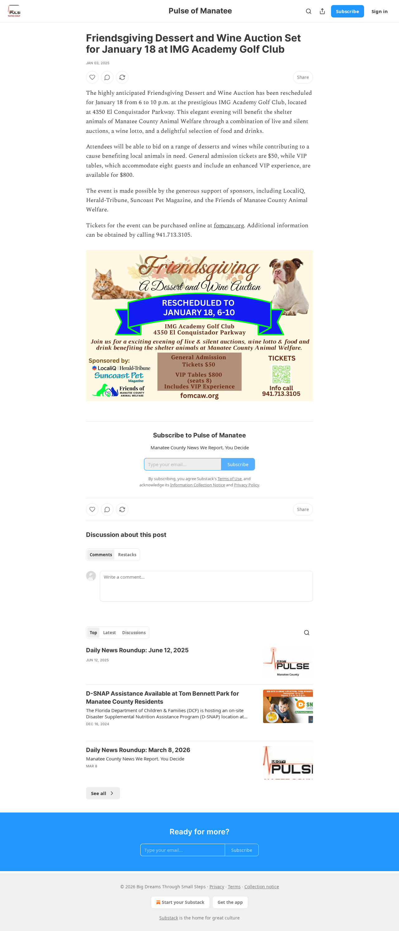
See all (98, 793)
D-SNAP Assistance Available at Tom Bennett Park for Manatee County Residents (162, 697)
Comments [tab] (101, 554)
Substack (168, 918)
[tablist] (113, 554)
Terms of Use (230, 478)
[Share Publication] (322, 11)
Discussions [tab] (134, 632)
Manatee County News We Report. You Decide (135, 758)
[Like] (92, 77)
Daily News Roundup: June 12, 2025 (137, 650)
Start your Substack (183, 902)
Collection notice (261, 887)
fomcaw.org (229, 225)
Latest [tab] (109, 632)
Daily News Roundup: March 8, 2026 (138, 750)
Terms (234, 887)
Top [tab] (93, 632)
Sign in (380, 11)
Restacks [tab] (127, 554)
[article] (199, 663)
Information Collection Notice (197, 485)
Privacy (216, 887)
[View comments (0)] (107, 77)
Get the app (230, 902)
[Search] (308, 11)
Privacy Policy (246, 485)
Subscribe (347, 11)
